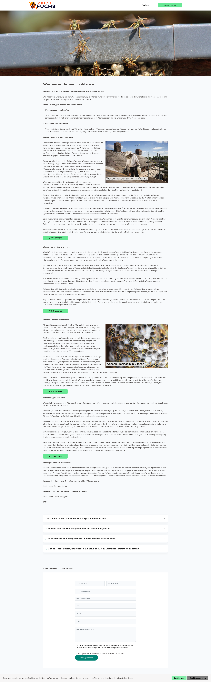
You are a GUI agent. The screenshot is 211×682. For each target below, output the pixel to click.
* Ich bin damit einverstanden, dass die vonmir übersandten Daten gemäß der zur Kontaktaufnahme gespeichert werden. (105, 646)
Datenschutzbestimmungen (87, 648)
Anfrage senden (86, 657)
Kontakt (145, 5)
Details (130, 678)
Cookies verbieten (198, 678)
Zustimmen (179, 678)
